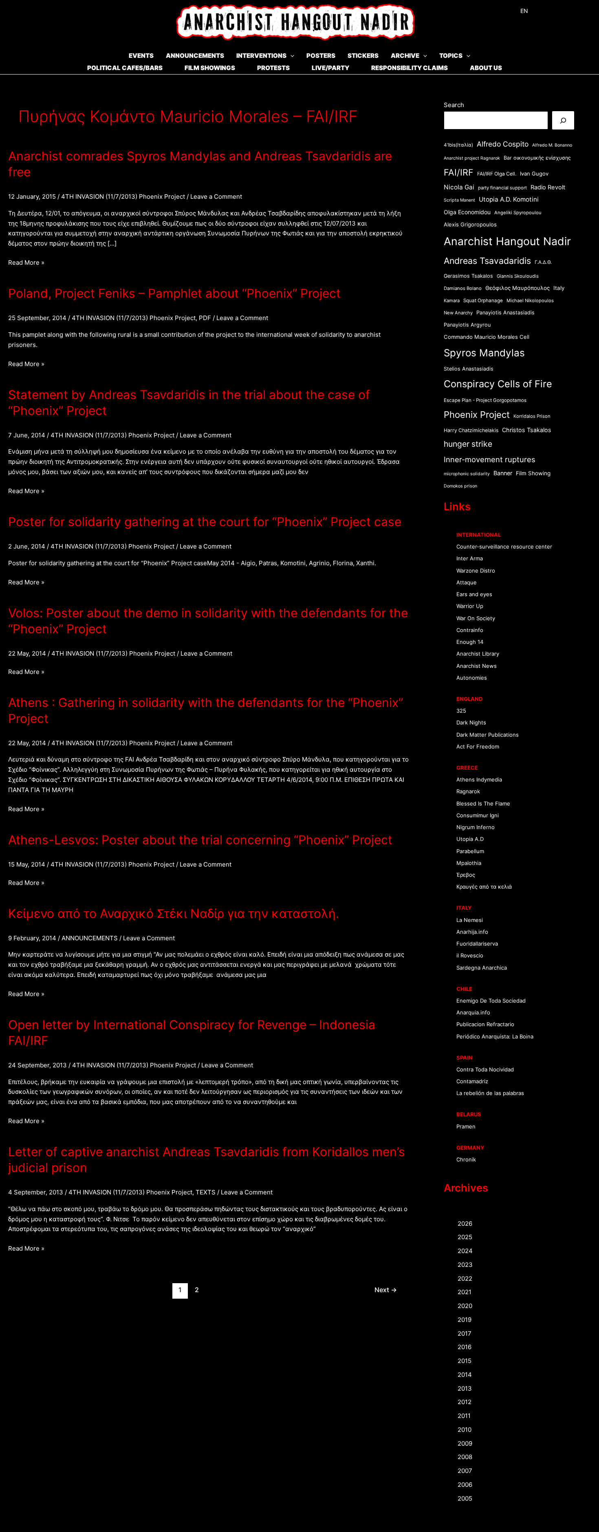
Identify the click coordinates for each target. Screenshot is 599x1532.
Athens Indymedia (479, 779)
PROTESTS (273, 68)
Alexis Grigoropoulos (470, 224)
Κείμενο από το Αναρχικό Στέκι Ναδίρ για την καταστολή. (173, 913)
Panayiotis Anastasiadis (505, 312)
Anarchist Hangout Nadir (507, 241)
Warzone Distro (475, 570)
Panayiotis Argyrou (467, 325)
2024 (465, 1251)
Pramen (466, 1126)
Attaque (466, 582)
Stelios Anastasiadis (468, 369)
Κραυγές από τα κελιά (484, 886)
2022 (465, 1278)
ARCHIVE (405, 56)
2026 (465, 1223)
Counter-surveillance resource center (504, 546)
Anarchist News (476, 666)
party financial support (502, 188)
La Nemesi (469, 920)
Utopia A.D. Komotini (509, 199)
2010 (464, 1429)
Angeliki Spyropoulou (518, 212)
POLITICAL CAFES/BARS (125, 68)
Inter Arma (469, 558)
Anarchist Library (477, 653)
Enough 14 (469, 642)
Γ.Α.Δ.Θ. (543, 262)
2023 (465, 1265)
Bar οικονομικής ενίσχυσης (537, 158)
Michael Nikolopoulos (530, 300)
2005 (465, 1498)
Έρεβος (465, 874)
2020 (465, 1306)
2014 (465, 1374)
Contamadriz (472, 1081)
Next (385, 1290)
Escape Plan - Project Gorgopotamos (485, 400)
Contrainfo (469, 630)
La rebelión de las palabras (490, 1093)
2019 (464, 1319)
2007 (465, 1471)
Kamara (452, 300)
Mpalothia (468, 863)
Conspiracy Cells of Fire (498, 384)
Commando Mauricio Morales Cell (486, 337)
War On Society (475, 618)
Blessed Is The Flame (483, 803)
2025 (465, 1237)
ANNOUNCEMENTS (195, 56)
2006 (465, 1484)
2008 (465, 1457)
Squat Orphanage (483, 300)
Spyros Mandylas (484, 353)
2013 (465, 1388)
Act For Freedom (477, 746)
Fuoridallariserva (477, 943)
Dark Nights (471, 722)
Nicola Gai (459, 187)
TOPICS (450, 56)
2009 (465, 1443)
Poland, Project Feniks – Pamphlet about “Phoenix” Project (174, 293)
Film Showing (533, 473)
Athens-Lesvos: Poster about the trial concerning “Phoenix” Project (200, 839)
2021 (464, 1292)
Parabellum (470, 851)
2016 (464, 1347)
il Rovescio (469, 955)
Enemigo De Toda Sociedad (491, 1000)
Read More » (26, 263)
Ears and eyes (474, 594)
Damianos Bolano (463, 288)
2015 (464, 1361)
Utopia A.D (470, 839)
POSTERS (320, 56)
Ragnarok (468, 791)
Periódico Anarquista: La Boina (494, 1036)
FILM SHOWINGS (210, 68)
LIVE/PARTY (330, 68)
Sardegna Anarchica (481, 967)
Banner (502, 473)
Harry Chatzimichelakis (471, 430)
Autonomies (471, 677)
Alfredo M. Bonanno (552, 145)
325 (461, 710)
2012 (464, 1402)
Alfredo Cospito (503, 144)
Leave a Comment (216, 196)
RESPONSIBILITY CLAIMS (409, 68)
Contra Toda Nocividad (485, 1069)
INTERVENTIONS (261, 56)
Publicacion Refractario (485, 1024)
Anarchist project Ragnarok (472, 158)
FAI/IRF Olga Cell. (496, 174)
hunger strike (468, 444)
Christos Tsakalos (526, 429)
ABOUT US (486, 68)
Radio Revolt (548, 187)
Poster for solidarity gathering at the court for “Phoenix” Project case (204, 521)
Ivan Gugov (534, 173)
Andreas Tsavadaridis (487, 260)
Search (454, 105)
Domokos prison (460, 486)
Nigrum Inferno (475, 827)
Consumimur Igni (477, 815)
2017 (464, 1333)
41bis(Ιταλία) (458, 145)
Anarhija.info (472, 931)
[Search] (563, 120)
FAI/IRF (458, 172)
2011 (464, 1416)
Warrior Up (469, 606)
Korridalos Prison (532, 416)
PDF (205, 318)
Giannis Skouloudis (518, 276)
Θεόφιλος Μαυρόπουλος (517, 288)
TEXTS (206, 1192)
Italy (558, 288)
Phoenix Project (477, 414)
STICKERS (363, 56)
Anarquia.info (473, 1012)
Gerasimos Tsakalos (468, 276)
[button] (290, 56)
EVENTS (141, 56)
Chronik (466, 1159)
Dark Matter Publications (487, 734)
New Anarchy (458, 313)
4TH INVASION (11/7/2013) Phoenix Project (123, 196)
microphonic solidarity (467, 473)
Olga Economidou (467, 212)
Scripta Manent (459, 200)
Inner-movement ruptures (489, 459)
